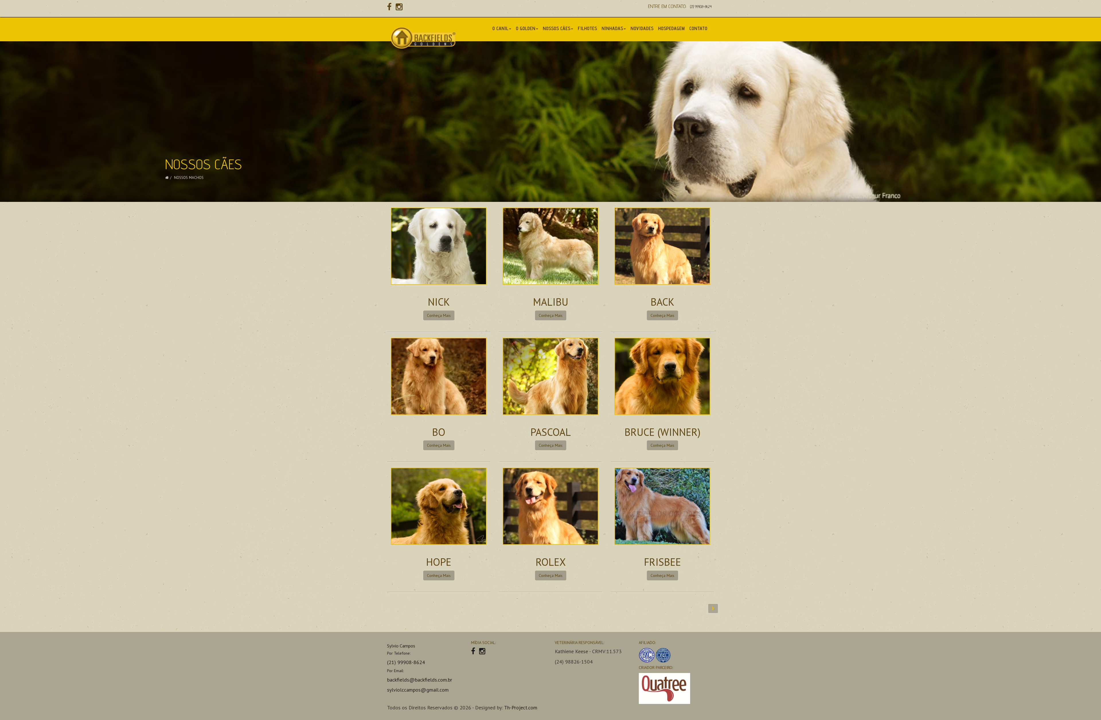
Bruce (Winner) (662, 432)
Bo (438, 432)
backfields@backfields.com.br (419, 679)
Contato (698, 28)
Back (662, 302)
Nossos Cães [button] (556, 28)
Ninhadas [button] (612, 28)
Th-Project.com (520, 707)
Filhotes (587, 28)
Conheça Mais (439, 315)
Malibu (550, 302)
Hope (438, 562)
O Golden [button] (525, 28)
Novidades (641, 28)
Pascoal (550, 432)
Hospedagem (671, 28)
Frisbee (662, 562)
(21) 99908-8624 (701, 6)
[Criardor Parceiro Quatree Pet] (676, 688)
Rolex (551, 562)
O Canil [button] (500, 28)
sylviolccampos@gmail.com (418, 689)
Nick (439, 302)
